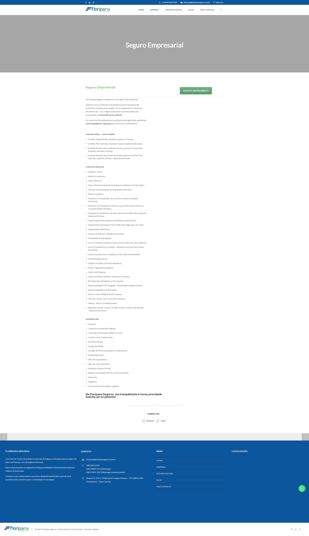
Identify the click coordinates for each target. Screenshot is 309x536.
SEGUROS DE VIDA (173, 10)
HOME (141, 10)
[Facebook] (86, 2)
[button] (302, 488)
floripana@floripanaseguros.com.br (196, 2)
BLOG (191, 10)
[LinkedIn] (90, 2)
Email (162, 421)
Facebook (150, 421)
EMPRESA (154, 10)
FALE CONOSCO (207, 10)
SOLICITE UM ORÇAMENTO (196, 90)
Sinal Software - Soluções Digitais (85, 529)
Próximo (305, 437)
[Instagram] (94, 2)
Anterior (3, 437)
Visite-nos (219, 2)
